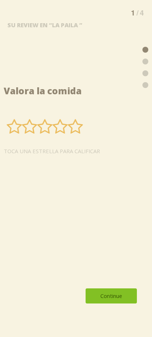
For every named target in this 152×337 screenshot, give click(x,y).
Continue (111, 295)
